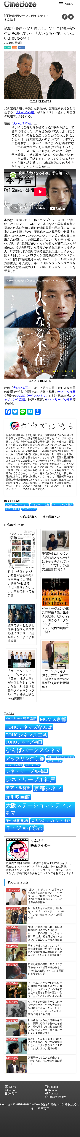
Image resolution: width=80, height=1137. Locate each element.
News (14, 47)
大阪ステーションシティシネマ (38, 809)
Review (22, 47)
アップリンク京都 (40, 504)
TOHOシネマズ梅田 (24, 742)
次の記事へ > (51, 516)
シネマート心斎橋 (14, 765)
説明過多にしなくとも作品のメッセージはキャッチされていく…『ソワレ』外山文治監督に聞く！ (55, 561)
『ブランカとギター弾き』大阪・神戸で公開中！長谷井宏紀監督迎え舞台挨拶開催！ (55, 679)
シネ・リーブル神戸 (59, 399)
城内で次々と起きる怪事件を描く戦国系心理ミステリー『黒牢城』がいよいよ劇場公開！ (21, 633)
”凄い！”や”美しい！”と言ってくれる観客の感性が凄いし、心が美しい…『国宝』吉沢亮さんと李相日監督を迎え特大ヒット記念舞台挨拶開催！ (46, 896)
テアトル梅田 (67, 391)
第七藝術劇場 (17, 821)
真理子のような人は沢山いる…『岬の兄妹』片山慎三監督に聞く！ (45, 1060)
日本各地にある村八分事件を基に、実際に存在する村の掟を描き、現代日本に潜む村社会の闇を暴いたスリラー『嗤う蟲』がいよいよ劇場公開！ (45, 1026)
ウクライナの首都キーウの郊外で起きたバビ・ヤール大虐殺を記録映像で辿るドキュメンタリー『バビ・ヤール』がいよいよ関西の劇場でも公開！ (45, 1008)
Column (7, 47)
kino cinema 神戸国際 (21, 718)
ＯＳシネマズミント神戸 (50, 821)
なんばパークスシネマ (31, 395)
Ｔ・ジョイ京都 (24, 828)
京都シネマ (48, 788)
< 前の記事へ (28, 516)
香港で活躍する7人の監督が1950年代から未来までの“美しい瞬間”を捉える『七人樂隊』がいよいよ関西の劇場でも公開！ (21, 583)
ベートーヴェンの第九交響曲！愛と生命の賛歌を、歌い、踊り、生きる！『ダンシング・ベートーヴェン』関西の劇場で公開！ (55, 620)
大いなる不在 (25, 112)
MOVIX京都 (53, 719)
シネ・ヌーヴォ (32, 765)
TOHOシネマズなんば (29, 727)
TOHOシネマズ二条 (26, 734)
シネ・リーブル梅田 (27, 771)
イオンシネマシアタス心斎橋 (60, 757)
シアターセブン (54, 761)
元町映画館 (18, 797)
